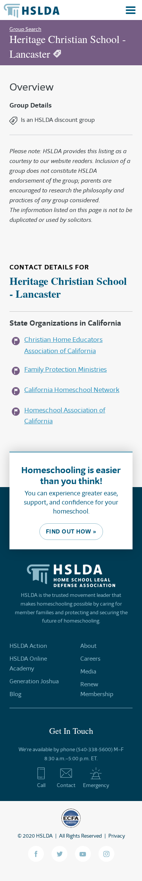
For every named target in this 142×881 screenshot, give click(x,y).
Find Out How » (71, 531)
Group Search (25, 29)
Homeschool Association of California (64, 415)
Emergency (96, 785)
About (88, 646)
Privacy (116, 835)
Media (88, 671)
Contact (66, 785)
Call (41, 785)
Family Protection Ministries (65, 369)
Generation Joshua (34, 681)
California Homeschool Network (71, 390)
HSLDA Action (28, 646)
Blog (15, 694)
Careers (90, 659)
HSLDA (44, 835)
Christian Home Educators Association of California (63, 345)
